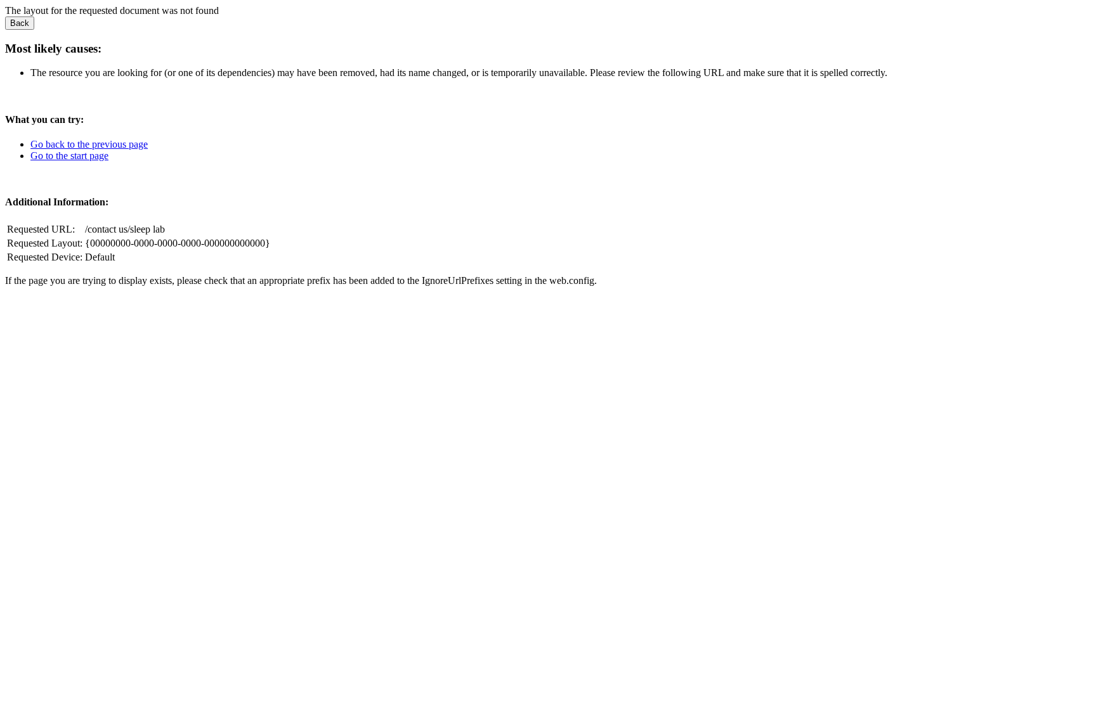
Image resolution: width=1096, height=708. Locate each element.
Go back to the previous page (89, 144)
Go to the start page (69, 155)
